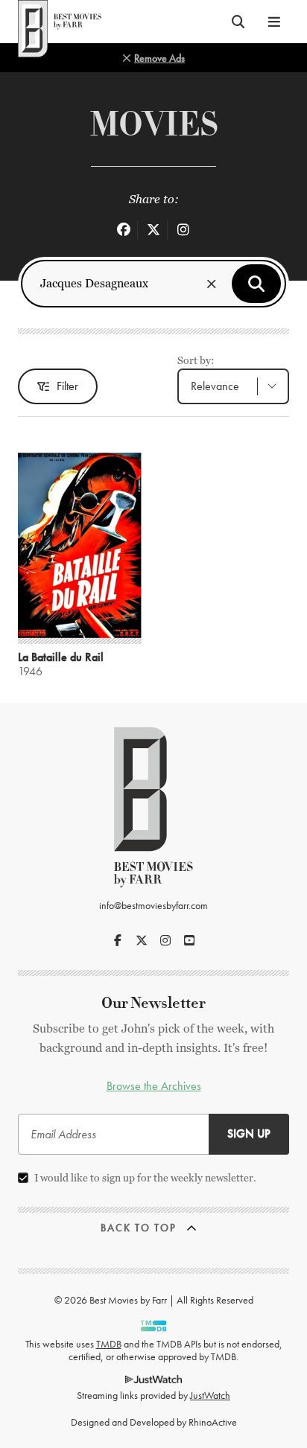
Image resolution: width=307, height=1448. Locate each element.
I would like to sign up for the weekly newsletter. (145, 1178)
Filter (67, 386)
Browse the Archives (154, 1086)
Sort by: (195, 360)
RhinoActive (213, 1422)
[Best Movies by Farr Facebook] (118, 940)
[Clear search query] (212, 284)
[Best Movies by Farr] (59, 21)
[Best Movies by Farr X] (142, 940)
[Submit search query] (256, 283)
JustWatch (210, 1395)
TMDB (108, 1343)
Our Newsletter (153, 1003)
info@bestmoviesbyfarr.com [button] (153, 905)
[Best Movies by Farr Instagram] (165, 940)
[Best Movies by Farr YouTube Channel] (189, 940)
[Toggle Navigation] (274, 21)
